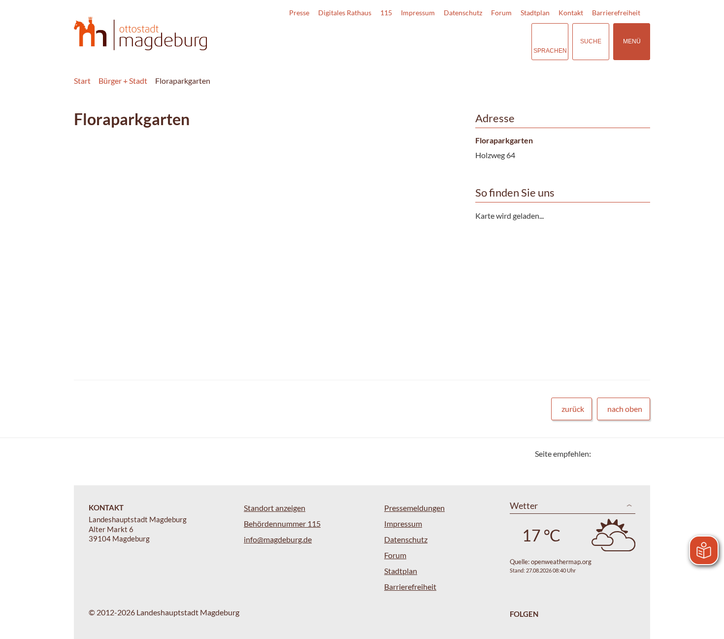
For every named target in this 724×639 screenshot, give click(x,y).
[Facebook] (614, 453)
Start (82, 80)
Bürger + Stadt (123, 80)
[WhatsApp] (639, 453)
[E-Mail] (626, 453)
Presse (299, 12)
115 (386, 12)
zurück (572, 408)
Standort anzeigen (274, 507)
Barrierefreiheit (616, 12)
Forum (501, 12)
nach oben (624, 408)
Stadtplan (535, 12)
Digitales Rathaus (344, 12)
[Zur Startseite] (140, 34)
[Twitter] (602, 453)
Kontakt (571, 12)
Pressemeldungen (414, 507)
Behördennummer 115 (282, 523)
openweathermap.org (561, 562)
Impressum (418, 12)
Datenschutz (463, 12)
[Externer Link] (455, 41)
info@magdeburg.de (278, 539)
